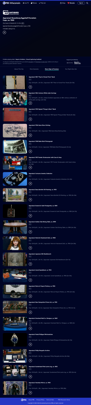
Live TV (26, 3)
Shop (63, 3)
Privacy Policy (40, 400)
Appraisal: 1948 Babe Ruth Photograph (41, 141)
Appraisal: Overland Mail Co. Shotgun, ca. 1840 (43, 318)
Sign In (81, 3)
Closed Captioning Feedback (33, 59)
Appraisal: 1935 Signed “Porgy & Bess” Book (42, 109)
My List (43, 3)
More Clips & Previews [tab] (52, 69)
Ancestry (31, 62)
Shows (35, 3)
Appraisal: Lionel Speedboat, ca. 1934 (40, 270)
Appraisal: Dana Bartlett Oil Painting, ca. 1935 (43, 189)
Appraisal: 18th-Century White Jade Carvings (42, 93)
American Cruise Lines (41, 62)
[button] (87, 3)
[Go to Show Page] (47, 12)
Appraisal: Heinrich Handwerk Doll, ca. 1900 (42, 238)
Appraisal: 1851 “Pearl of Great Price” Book (42, 77)
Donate (72, 3)
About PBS (31, 400)
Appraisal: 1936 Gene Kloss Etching (39, 125)
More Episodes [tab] (34, 69)
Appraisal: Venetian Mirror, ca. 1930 (39, 382)
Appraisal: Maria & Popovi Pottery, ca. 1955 (42, 286)
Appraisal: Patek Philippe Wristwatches (41, 334)
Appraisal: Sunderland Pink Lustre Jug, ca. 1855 (43, 366)
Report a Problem (20, 59)
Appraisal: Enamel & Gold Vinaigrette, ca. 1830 (43, 206)
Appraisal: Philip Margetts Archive (39, 350)
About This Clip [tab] (18, 69)
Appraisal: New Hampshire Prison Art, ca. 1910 (43, 302)
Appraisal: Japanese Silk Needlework (40, 254)
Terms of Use (50, 400)
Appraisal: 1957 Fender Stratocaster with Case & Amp (45, 157)
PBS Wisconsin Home (64, 400)
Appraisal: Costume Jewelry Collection (40, 173)
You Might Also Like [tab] (71, 69)
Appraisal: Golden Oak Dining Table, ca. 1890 (42, 222)
